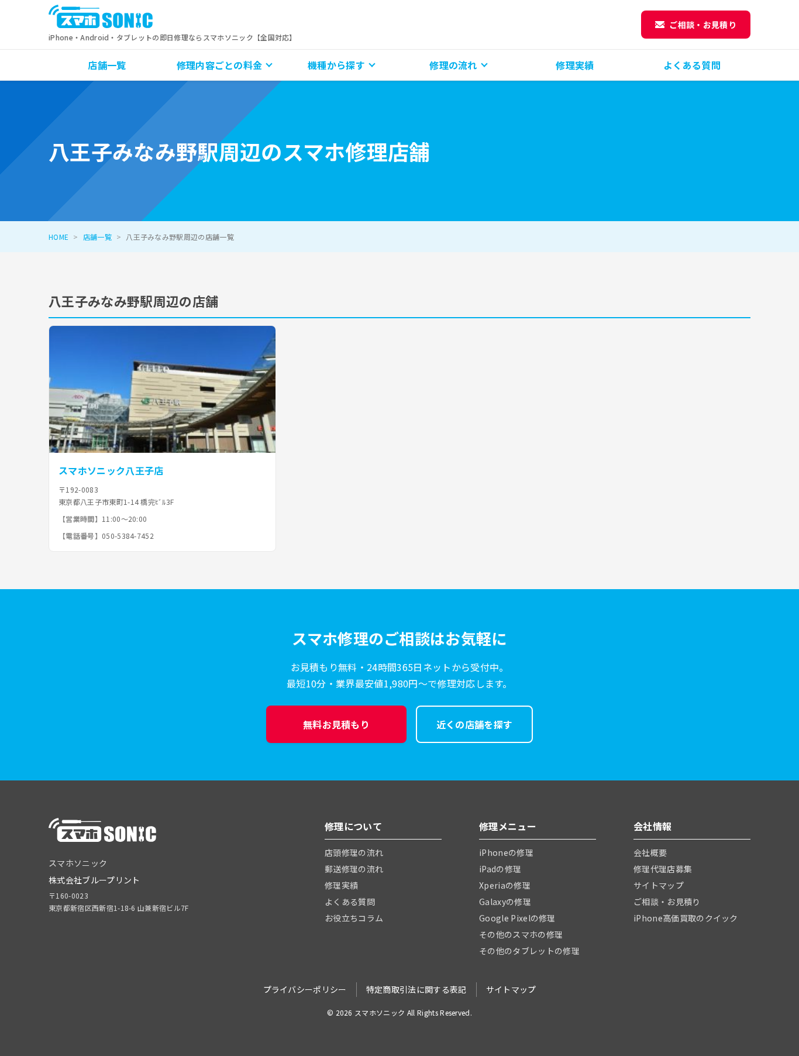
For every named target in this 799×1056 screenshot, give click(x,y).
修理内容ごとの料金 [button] (220, 65)
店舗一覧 (107, 65)
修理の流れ (453, 65)
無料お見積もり (336, 724)
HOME (58, 237)
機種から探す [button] (336, 65)
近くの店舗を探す (474, 724)
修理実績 (575, 65)
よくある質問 (692, 65)
